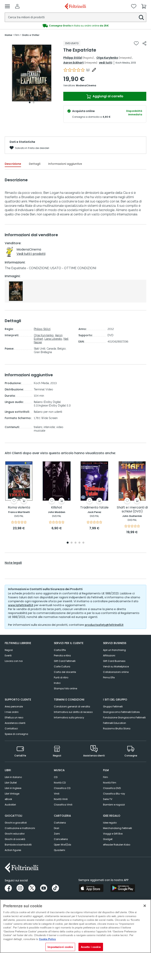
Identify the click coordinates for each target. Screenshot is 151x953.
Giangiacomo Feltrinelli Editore (121, 712)
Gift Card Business (114, 661)
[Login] (17, 6)
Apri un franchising (114, 650)
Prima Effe (109, 677)
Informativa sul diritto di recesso (73, 712)
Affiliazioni (109, 655)
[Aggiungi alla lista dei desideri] (136, 43)
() (88, 70)
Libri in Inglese (13, 788)
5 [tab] (83, 543)
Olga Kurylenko (107, 58)
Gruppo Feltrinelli (113, 706)
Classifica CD (62, 788)
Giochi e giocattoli (16, 822)
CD (55, 777)
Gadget (107, 839)
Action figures (13, 850)
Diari (56, 828)
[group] (75, 25)
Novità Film (109, 782)
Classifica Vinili (63, 804)
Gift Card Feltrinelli (65, 661)
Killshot (56, 508)
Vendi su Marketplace (116, 666)
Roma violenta (19, 508)
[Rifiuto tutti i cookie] (144, 905)
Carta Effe (60, 650)
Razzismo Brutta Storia (116, 728)
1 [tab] (29, 102)
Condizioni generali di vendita (72, 706)
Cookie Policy (47, 939)
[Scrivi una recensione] (94, 69)
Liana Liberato (53, 338)
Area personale (14, 706)
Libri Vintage (12, 793)
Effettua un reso (14, 717)
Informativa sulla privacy (69, 717)
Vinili (56, 793)
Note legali (13, 563)
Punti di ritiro (61, 677)
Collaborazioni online (116, 672)
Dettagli (34, 164)
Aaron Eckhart (73, 63)
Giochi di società (15, 839)
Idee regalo (110, 822)
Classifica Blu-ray (114, 793)
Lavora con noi (14, 661)
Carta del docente (65, 672)
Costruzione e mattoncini (20, 828)
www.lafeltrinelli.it (20, 605)
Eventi (8, 655)
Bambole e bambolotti (18, 844)
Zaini (57, 833)
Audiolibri (10, 804)
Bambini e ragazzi (114, 804)
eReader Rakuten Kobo (116, 844)
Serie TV (107, 799)
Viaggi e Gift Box (113, 833)
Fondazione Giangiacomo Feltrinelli (124, 717)
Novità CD (60, 782)
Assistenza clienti (15, 723)
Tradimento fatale (94, 508)
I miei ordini (11, 712)
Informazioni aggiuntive (65, 164)
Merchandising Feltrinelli (117, 828)
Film (105, 777)
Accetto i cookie (91, 947)
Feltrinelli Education (114, 723)
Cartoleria (60, 822)
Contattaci (11, 728)
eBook (8, 799)
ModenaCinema (86, 85)
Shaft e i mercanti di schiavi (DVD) (132, 510)
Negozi (9, 650)
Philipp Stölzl (72, 58)
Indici (57, 683)
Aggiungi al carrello (107, 96)
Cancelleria (61, 839)
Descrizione (13, 164)
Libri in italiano (13, 777)
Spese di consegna (16, 734)
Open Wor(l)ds (62, 844)
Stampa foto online (65, 688)
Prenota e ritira (62, 655)
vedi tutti (105, 63)
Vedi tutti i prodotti (31, 253)
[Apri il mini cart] (143, 6)
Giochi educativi (15, 833)
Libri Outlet (11, 782)
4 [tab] (79, 543)
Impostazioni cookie (60, 947)
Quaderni (59, 850)
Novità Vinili (61, 799)
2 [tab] (33, 102)
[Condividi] (144, 43)
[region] (75, 926)
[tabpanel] (32, 73)
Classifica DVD (112, 788)
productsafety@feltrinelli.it (104, 625)
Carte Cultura (62, 666)
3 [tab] (75, 543)
